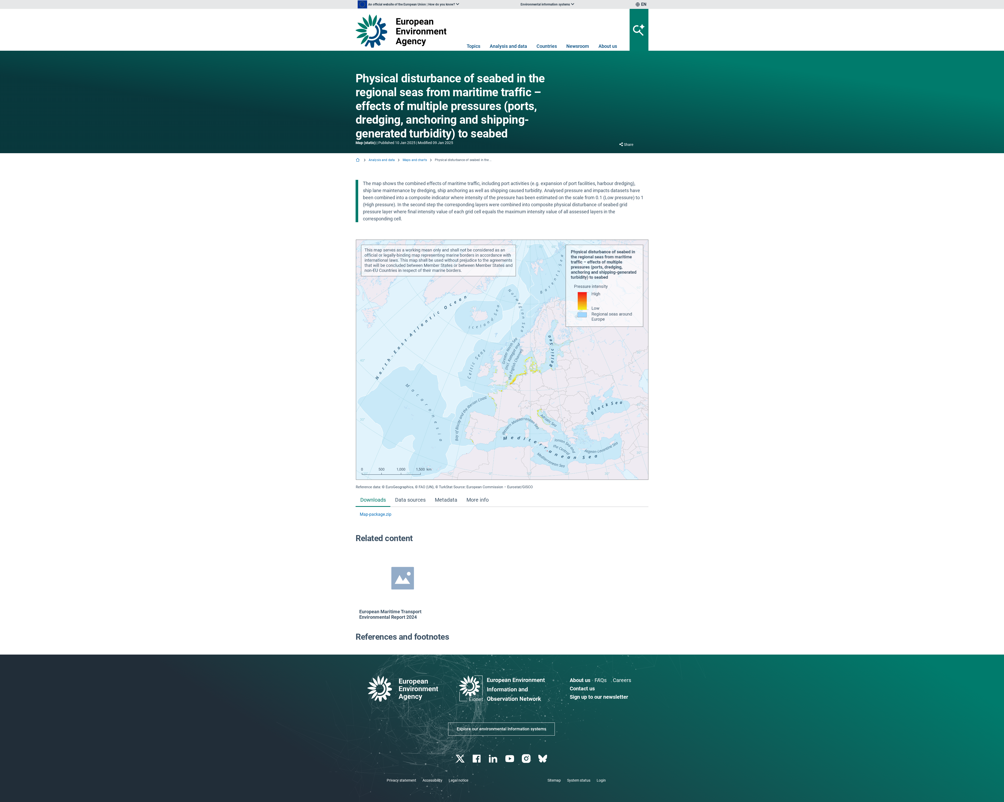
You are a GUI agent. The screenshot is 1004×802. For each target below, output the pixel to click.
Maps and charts (415, 160)
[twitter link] (460, 758)
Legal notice (458, 780)
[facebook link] (477, 758)
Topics (473, 46)
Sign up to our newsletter (599, 697)
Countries (547, 46)
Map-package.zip (375, 514)
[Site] (403, 31)
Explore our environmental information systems (501, 728)
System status (578, 780)
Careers (622, 680)
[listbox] (408, 4)
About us (607, 46)
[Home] (358, 160)
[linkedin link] (493, 758)
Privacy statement (401, 780)
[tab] (373, 500)
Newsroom (577, 46)
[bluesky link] (543, 758)
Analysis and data (508, 46)
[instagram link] (526, 758)
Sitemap (554, 780)
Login (601, 780)
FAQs (601, 680)
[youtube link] (510, 758)
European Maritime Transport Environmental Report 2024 (390, 614)
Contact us (582, 688)
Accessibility (432, 780)
